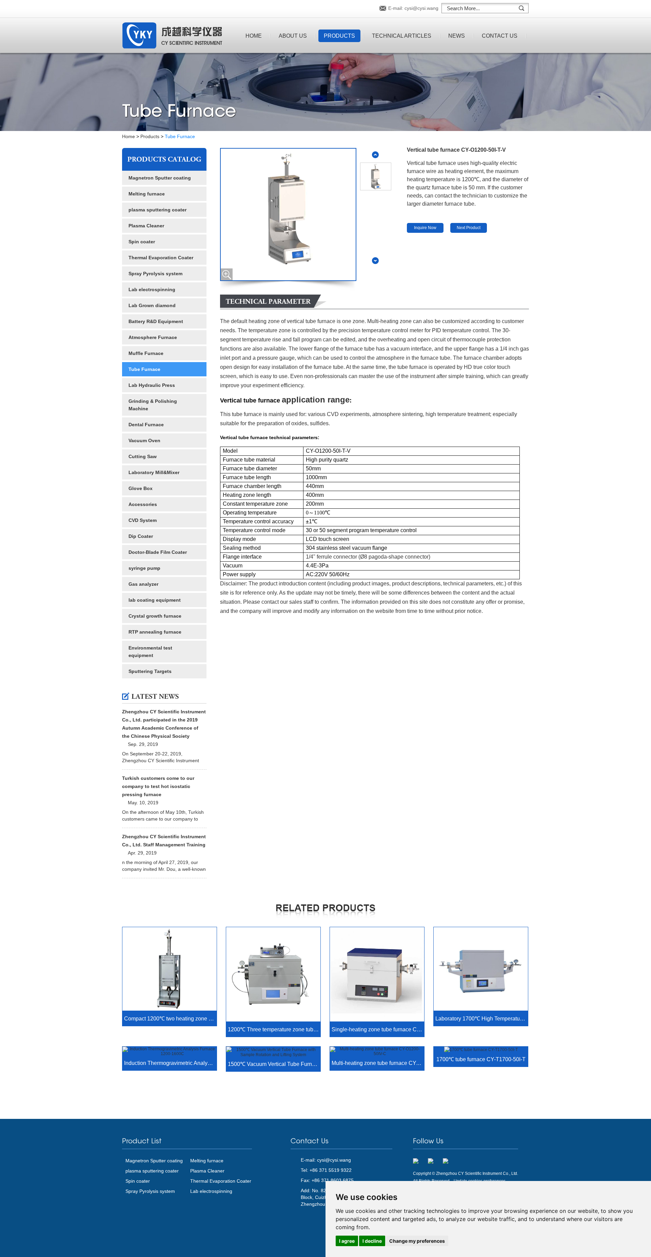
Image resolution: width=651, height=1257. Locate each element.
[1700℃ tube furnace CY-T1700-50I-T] (481, 1049)
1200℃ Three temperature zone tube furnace (274, 1029)
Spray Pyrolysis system (155, 273)
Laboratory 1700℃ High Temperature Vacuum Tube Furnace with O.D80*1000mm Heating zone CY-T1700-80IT (481, 1018)
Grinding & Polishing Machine (153, 404)
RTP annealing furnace (155, 632)
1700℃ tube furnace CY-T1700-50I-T (481, 1059)
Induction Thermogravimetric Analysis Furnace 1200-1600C (170, 1063)
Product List (142, 1141)
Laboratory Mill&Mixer (154, 472)
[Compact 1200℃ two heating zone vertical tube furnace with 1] (169, 969)
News (456, 36)
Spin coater (142, 241)
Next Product (468, 227)
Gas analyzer (143, 584)
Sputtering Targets (150, 671)
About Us (293, 36)
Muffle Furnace (146, 353)
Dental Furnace (146, 424)
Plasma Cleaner (146, 225)
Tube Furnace (180, 136)
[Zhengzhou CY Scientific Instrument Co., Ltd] (172, 36)
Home (253, 36)
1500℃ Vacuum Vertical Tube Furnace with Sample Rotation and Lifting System (274, 1064)
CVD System (143, 520)
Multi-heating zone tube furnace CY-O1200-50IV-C (378, 1063)
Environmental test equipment (150, 651)
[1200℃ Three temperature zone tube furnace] (273, 975)
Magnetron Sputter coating (160, 178)
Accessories (143, 504)
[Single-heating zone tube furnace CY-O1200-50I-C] (377, 975)
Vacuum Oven (144, 440)
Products (339, 36)
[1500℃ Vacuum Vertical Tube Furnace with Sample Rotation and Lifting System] (273, 1052)
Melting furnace (147, 193)
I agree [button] (347, 1241)
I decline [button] (372, 1241)
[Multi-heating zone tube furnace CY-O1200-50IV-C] (377, 1051)
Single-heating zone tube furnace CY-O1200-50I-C (378, 1029)
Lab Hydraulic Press (152, 385)
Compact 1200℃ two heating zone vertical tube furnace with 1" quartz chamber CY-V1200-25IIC (170, 1018)
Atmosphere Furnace (153, 337)
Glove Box (141, 488)
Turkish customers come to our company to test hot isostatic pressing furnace (158, 786)
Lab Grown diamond (152, 305)
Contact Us (499, 36)
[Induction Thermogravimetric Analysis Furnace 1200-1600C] (169, 1051)
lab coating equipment (155, 600)
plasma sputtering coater (157, 209)
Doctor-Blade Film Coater (158, 552)
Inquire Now (425, 227)
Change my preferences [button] (417, 1241)
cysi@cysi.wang (421, 8)
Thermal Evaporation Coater (161, 257)
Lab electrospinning (152, 289)
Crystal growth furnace (155, 616)
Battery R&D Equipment (156, 321)
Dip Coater (141, 536)
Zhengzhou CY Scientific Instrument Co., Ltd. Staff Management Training (164, 840)
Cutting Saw (143, 456)
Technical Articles (401, 36)
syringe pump (144, 568)
